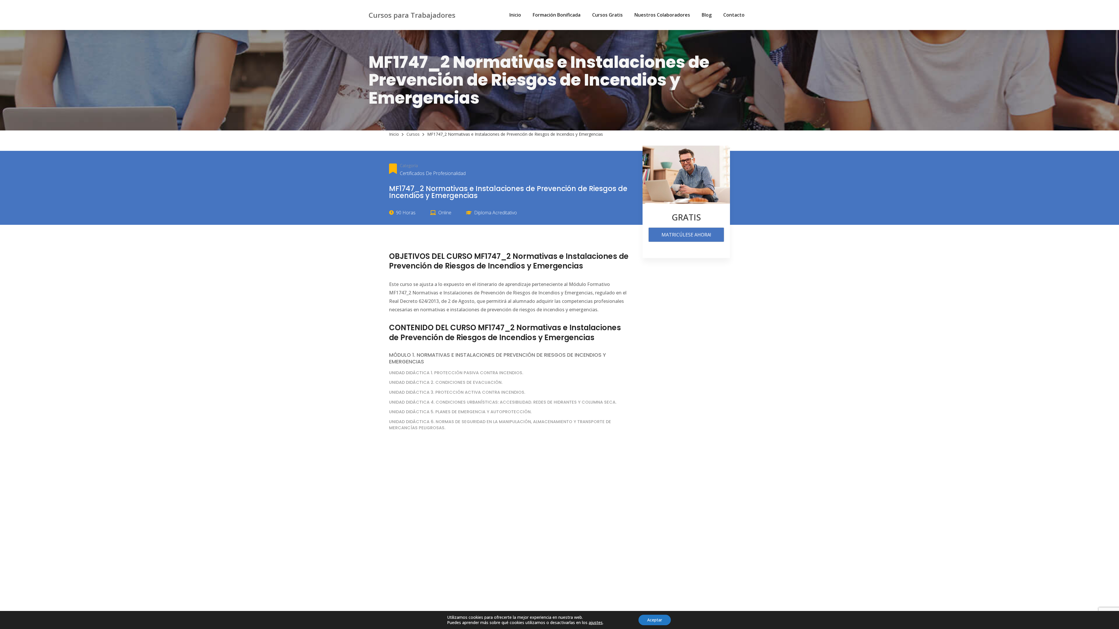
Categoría (409, 165)
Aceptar (654, 620)
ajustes (596, 622)
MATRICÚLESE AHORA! (686, 235)
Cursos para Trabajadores (412, 15)
